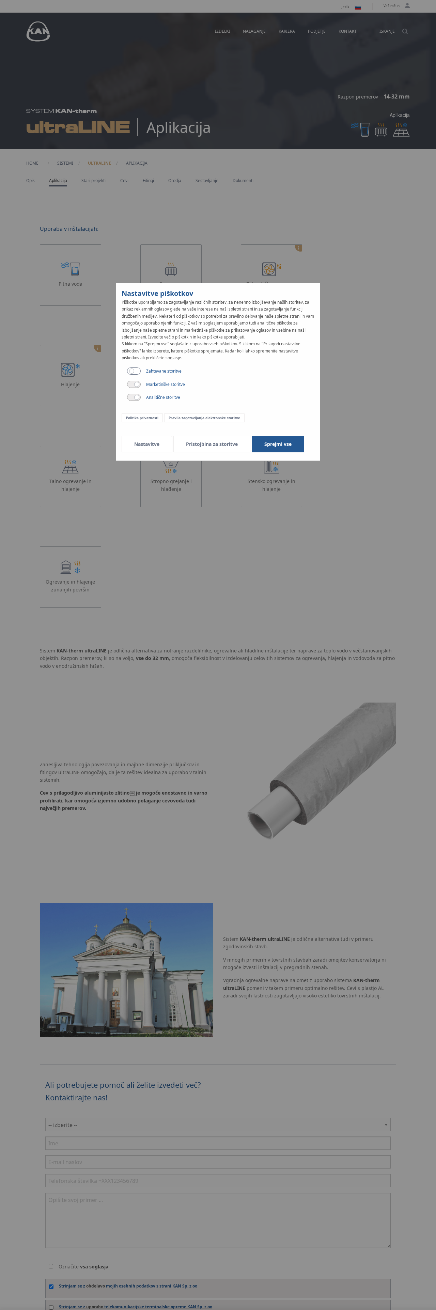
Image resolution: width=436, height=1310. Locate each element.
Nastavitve (146, 444)
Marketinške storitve (165, 384)
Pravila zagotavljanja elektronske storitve (204, 418)
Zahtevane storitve (164, 371)
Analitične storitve (163, 397)
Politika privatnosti (142, 418)
